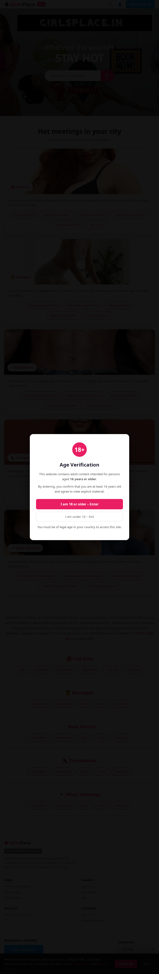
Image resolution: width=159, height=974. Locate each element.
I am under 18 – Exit (79, 516)
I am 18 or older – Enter (80, 504)
